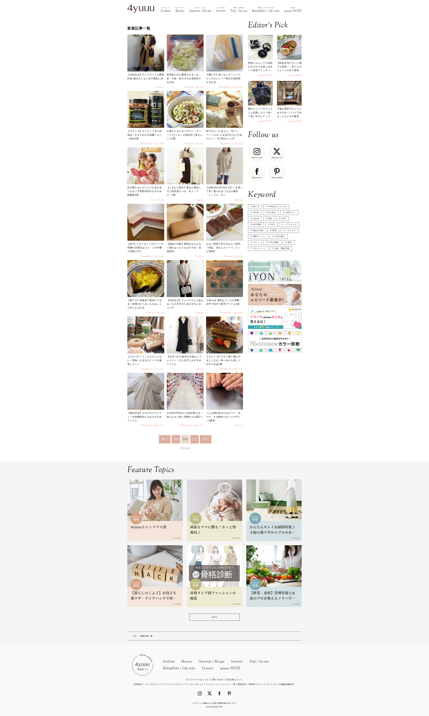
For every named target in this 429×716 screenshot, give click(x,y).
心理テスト (290, 212)
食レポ (256, 206)
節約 (270, 218)
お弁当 (256, 218)
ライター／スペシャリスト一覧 (220, 684)
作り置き (272, 212)
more (214, 617)
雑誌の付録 (258, 230)
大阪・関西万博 (281, 248)
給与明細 (257, 224)
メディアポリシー (152, 684)
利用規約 (138, 684)
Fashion (169, 661)
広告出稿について (234, 679)
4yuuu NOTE (230, 668)
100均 (256, 212)
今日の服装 (273, 242)
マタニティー (259, 248)
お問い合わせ (217, 679)
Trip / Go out (259, 661)
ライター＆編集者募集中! (282, 684)
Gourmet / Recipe (212, 661)
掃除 (274, 230)
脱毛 (290, 242)
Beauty (187, 661)
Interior (237, 661)
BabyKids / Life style (179, 668)
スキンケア (291, 230)
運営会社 (242, 684)
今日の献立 (279, 236)
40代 (283, 218)
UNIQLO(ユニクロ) (277, 206)
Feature (207, 668)
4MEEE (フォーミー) (258, 684)
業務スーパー (259, 236)
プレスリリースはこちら (197, 679)
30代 (272, 224)
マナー (256, 242)
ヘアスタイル (290, 224)
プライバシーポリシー (174, 684)
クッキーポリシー (195, 684)
